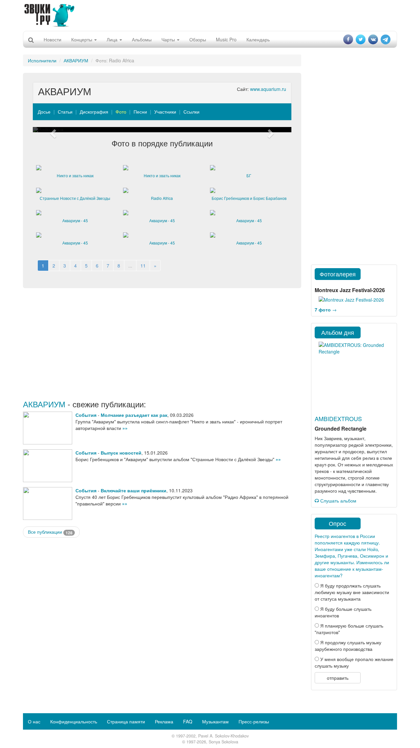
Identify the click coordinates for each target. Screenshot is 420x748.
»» (125, 428)
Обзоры (197, 39)
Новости (52, 39)
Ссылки (191, 111)
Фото (121, 111)
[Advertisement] (210, 15)
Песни (140, 111)
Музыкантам (215, 721)
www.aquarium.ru (268, 89)
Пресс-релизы (254, 721)
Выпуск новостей (121, 452)
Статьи (65, 111)
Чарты (168, 39)
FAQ (187, 721)
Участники (165, 111)
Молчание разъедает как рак (134, 415)
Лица (113, 39)
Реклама (164, 721)
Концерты (82, 39)
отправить (337, 677)
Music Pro (226, 39)
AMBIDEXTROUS (338, 418)
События (85, 415)
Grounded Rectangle (341, 428)
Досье (44, 111)
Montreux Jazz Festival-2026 (350, 290)
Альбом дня (337, 332)
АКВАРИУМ (76, 60)
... (130, 265)
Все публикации (50, 531)
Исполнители (42, 60)
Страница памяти (126, 721)
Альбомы (142, 39)
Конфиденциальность (73, 721)
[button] (52, 129)
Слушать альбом (337, 500)
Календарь (258, 39)
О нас (34, 721)
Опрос (337, 523)
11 (143, 265)
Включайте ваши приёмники (133, 490)
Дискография (94, 111)
